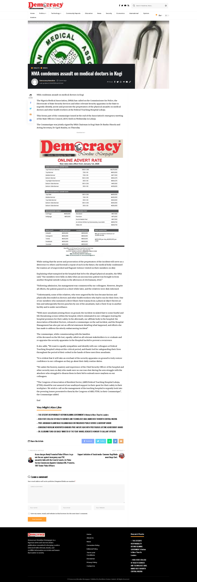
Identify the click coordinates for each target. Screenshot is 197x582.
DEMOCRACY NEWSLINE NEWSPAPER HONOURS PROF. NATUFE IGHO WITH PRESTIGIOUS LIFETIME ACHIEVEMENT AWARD (80, 427)
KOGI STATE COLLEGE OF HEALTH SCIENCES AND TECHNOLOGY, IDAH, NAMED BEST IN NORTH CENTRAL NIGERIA (77, 419)
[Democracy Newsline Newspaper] (46, 6)
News (45, 68)
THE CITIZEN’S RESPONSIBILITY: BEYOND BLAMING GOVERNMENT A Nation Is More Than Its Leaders (73, 414)
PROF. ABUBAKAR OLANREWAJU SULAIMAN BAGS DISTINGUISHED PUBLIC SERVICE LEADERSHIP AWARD (74, 423)
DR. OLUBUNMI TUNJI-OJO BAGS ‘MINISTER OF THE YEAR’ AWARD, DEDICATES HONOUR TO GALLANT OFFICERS (77, 431)
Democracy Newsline (47, 80)
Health (36, 68)
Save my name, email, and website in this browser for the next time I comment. (59, 513)
